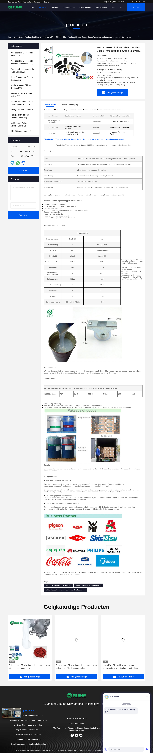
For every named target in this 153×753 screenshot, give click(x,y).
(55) (21, 94)
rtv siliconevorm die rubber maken (88, 585)
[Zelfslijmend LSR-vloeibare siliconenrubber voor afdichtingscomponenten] (29, 639)
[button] (12, 645)
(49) (22, 110)
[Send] (147, 749)
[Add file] (105, 749)
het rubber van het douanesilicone (58, 585)
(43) (20, 116)
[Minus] (147, 696)
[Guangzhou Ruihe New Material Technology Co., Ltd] (15, 7)
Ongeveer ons (69, 7)
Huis (32, 7)
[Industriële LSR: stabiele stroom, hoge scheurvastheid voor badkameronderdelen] (123, 639)
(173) (23, 62)
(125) (21, 86)
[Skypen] (12, 162)
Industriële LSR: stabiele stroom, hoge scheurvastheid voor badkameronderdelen (120, 666)
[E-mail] (23, 162)
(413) (23, 54)
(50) (22, 70)
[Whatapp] (18, 162)
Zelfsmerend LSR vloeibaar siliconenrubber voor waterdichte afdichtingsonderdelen (76, 666)
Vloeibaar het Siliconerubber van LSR (39, 37)
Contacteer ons (85, 7)
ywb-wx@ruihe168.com (115, 2)
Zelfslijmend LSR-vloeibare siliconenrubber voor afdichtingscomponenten (29, 666)
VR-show (55, 7)
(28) (22, 78)
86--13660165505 (138, 2)
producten (18, 37)
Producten (43, 7)
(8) (19, 124)
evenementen (101, 7)
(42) (21, 131)
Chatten (136, 7)
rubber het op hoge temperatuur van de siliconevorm (66, 590)
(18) (22, 102)
